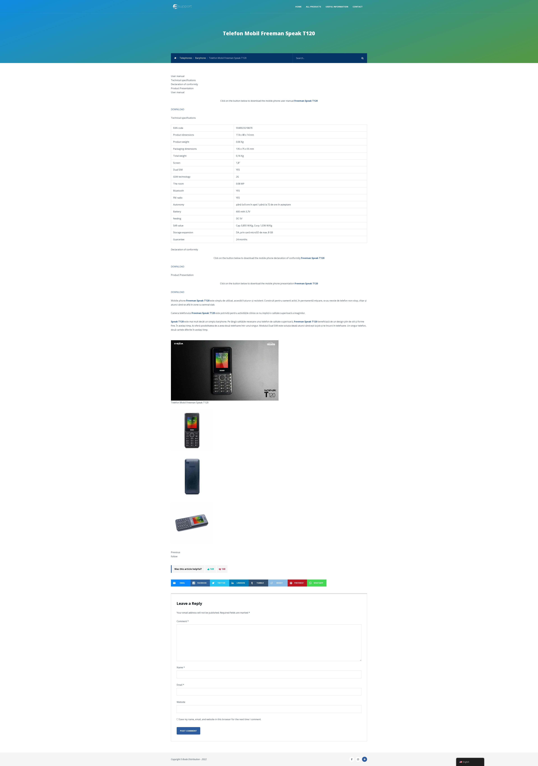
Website (181, 702)
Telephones (185, 58)
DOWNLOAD (177, 109)
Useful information (337, 6)
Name (181, 667)
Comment (183, 621)
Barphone (200, 58)
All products (313, 6)
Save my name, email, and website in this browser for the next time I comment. (220, 719)
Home (298, 6)
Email (180, 684)
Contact (358, 6)
